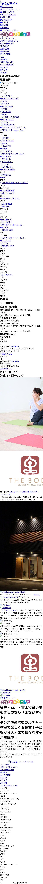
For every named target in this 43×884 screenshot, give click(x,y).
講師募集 (6, 60)
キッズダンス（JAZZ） (11, 117)
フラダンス (6, 159)
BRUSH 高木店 (15, 346)
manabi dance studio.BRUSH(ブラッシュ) (20, 595)
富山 (15, 82)
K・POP (5, 122)
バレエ (4, 101)
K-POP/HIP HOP (8, 124)
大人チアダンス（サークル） (13, 153)
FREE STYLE (6, 111)
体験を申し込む (6, 353)
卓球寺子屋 (6, 174)
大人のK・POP (8, 245)
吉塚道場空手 (7, 203)
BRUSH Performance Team (13, 130)
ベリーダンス (7, 161)
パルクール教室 (8, 193)
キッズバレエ (7, 222)
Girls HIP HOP (7, 106)
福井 (3, 82)
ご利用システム (8, 12)
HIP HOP (5, 103)
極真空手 (5, 206)
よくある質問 (7, 19)
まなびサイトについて (11, 9)
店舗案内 (3, 772)
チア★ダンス (7, 95)
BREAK (4, 114)
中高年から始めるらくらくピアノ (15, 182)
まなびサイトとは (9, 39)
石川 (9, 82)
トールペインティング (11, 198)
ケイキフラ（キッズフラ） (12, 224)
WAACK (4, 109)
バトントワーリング (10, 98)
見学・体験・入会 (9, 14)
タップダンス (7, 151)
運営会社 (5, 27)
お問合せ (5, 22)
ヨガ (4, 177)
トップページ (7, 6)
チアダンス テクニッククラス (13, 127)
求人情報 (5, 25)
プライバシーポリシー (10, 30)
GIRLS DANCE (7, 230)
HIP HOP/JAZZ (8, 119)
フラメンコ (6, 156)
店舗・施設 (5, 17)
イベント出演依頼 (7, 65)
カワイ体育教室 (8, 190)
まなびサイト (7, 882)
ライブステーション (8, 610)
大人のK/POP (7, 166)
